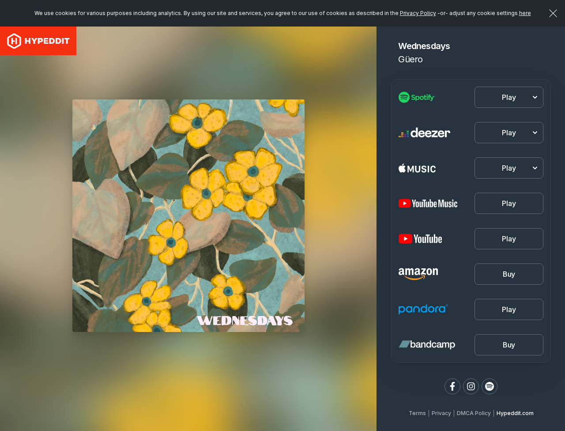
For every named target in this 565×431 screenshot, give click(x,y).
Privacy (441, 413)
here (525, 13)
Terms (417, 413)
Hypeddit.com (515, 413)
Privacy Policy (418, 13)
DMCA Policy (474, 413)
